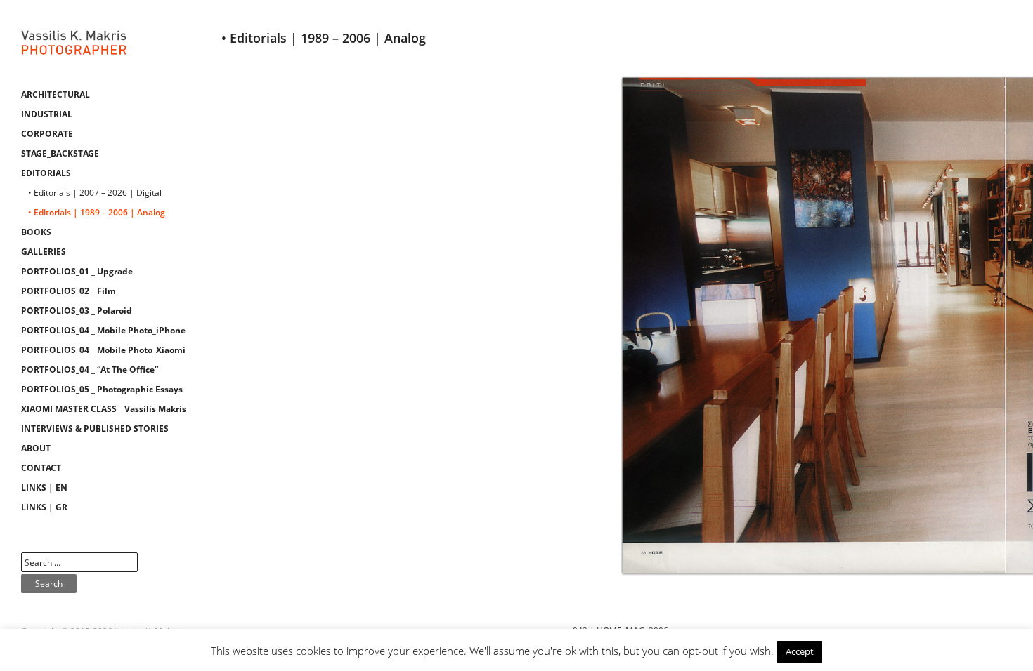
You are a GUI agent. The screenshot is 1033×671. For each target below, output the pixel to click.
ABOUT (36, 448)
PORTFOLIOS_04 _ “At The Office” (89, 370)
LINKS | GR (44, 507)
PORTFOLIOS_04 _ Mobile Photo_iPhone (103, 330)
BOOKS (36, 232)
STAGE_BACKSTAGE (60, 153)
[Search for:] (79, 563)
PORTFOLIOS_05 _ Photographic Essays (102, 389)
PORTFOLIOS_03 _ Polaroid (76, 311)
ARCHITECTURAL (55, 94)
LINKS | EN (44, 487)
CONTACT (41, 468)
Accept (800, 651)
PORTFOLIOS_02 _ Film (68, 291)
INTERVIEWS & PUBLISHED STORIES (95, 428)
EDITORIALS (46, 173)
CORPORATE (47, 134)
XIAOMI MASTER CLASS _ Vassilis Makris (103, 409)
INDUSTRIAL (46, 114)
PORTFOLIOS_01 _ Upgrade (77, 271)
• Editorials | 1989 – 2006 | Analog (96, 212)
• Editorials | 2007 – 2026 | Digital (95, 193)
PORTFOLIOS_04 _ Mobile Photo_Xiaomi (103, 350)
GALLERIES (43, 252)
